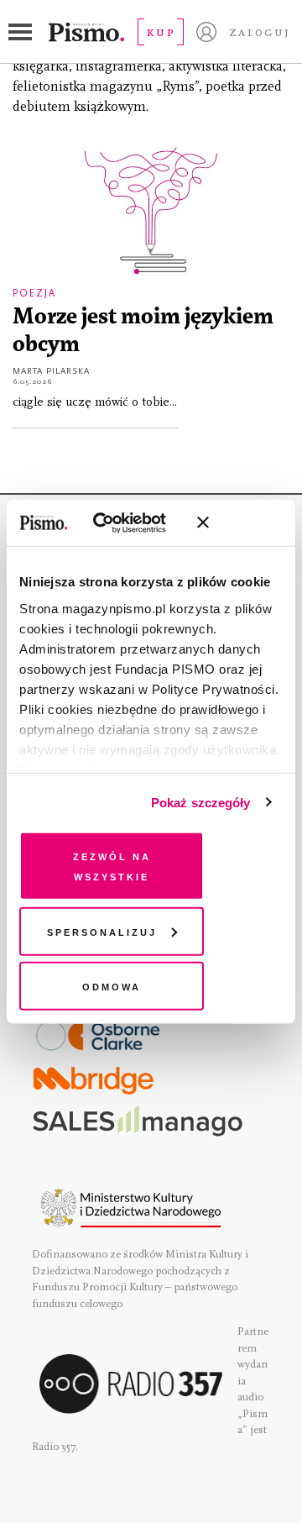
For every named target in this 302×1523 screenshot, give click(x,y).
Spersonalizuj (102, 930)
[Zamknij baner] (247, 522)
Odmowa (111, 986)
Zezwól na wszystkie (112, 865)
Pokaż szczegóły (201, 802)
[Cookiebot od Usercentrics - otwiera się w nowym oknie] (117, 522)
